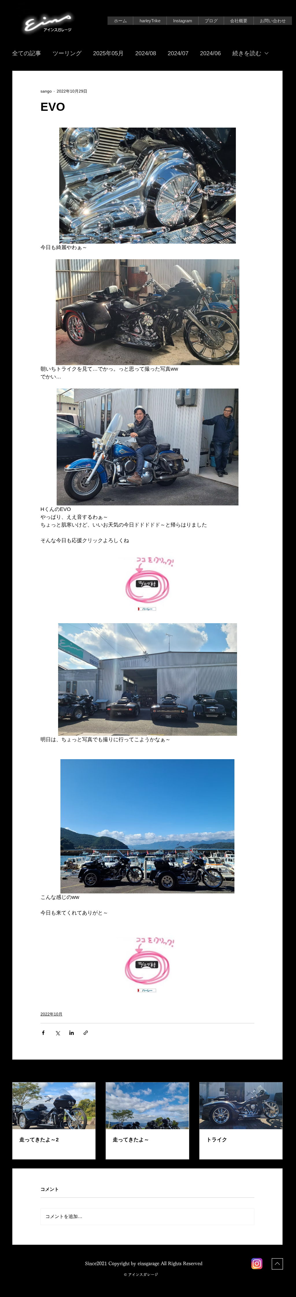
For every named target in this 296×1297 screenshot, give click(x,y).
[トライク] (240, 1105)
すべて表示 (272, 1071)
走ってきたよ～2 (39, 1140)
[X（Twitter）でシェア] (57, 1032)
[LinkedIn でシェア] (71, 1032)
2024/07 (178, 53)
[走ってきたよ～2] (53, 1105)
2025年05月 (108, 53)
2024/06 (210, 53)
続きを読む (246, 53)
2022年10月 (51, 1014)
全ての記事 (26, 53)
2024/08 (145, 53)
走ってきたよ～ (131, 1140)
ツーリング (67, 53)
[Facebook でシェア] (43, 1032)
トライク (216, 1140)
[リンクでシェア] (85, 1032)
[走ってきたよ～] (147, 1105)
